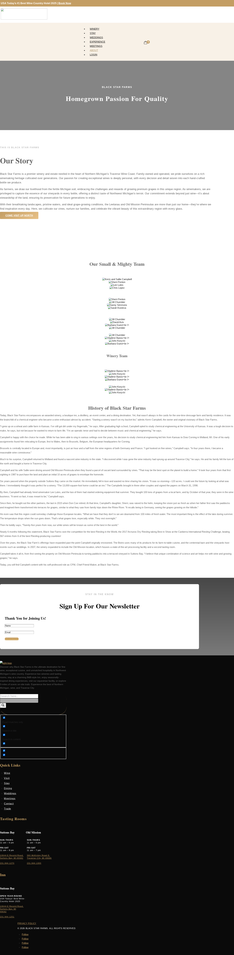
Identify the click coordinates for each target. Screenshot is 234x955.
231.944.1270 (7, 863)
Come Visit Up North (19, 215)
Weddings (96, 37)
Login (93, 54)
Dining (8, 788)
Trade (7, 808)
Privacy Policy (27, 923)
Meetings (96, 46)
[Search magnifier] (3, 705)
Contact (9, 803)
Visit (7, 778)
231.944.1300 (34, 863)
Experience (97, 41)
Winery (94, 29)
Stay (93, 33)
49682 (3, 912)
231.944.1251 (7, 917)
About (94, 50)
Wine (7, 773)
